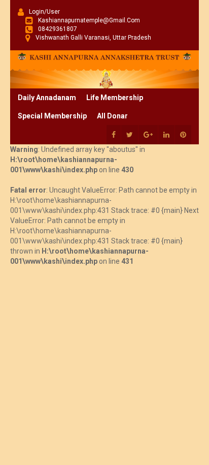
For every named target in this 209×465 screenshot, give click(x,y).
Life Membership (114, 98)
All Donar (112, 116)
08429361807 (57, 29)
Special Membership (52, 116)
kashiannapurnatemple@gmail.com (89, 20)
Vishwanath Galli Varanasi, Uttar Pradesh (93, 37)
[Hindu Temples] (104, 55)
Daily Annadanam (47, 98)
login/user (44, 11)
